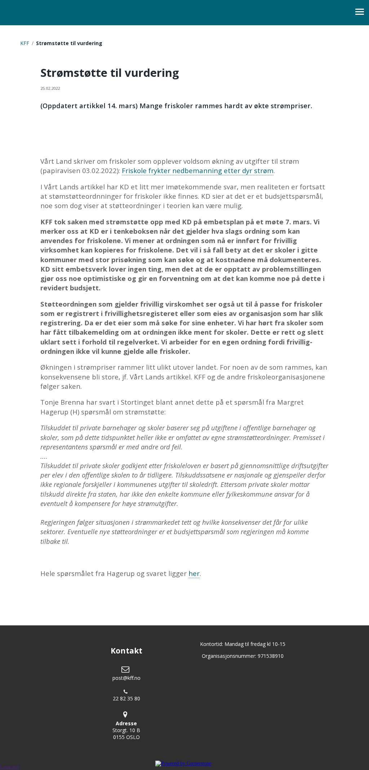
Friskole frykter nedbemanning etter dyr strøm (198, 170)
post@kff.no (126, 677)
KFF (24, 43)
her (194, 573)
